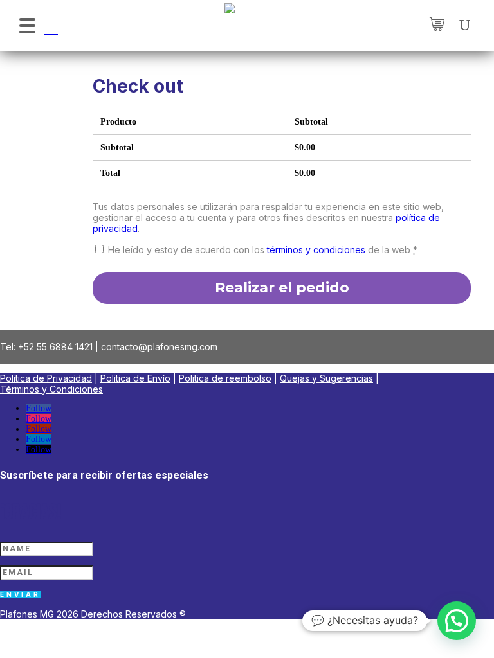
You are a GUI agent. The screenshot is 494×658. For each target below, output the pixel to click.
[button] (27, 24)
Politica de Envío (135, 378)
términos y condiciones (316, 249)
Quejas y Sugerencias (326, 378)
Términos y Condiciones (51, 389)
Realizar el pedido (282, 287)
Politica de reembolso (225, 378)
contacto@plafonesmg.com (159, 346)
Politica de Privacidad (46, 378)
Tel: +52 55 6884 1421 (46, 346)
